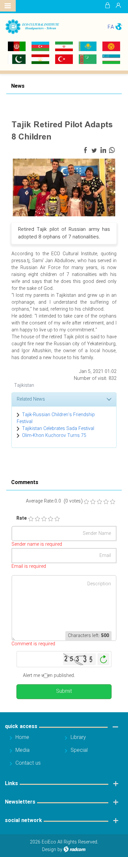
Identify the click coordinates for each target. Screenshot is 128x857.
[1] (31, 519)
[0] (86, 502)
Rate (19, 518)
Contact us (28, 763)
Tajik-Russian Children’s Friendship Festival (56, 418)
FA (111, 27)
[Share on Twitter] (94, 150)
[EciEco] (32, 26)
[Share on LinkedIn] (103, 150)
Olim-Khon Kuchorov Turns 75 (54, 435)
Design (49, 849)
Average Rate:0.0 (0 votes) (54, 501)
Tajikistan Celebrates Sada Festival (58, 428)
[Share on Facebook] (85, 150)
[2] (37, 519)
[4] (50, 519)
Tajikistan (24, 385)
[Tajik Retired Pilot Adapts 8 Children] (64, 187)
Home (22, 737)
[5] (57, 519)
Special (79, 750)
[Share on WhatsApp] (112, 150)
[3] (44, 519)
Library (78, 737)
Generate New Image (103, 659)
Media (22, 750)
